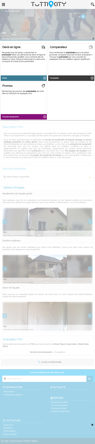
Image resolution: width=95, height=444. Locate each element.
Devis (4, 78)
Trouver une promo (10, 117)
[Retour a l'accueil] (48, 7)
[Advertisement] (47, 432)
